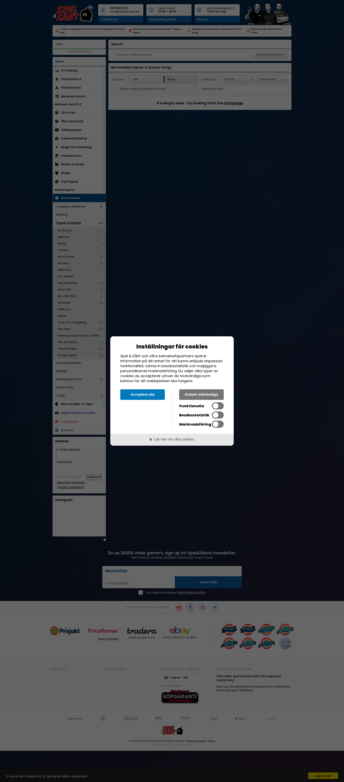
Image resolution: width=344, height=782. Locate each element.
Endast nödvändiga (201, 394)
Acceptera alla (142, 394)
